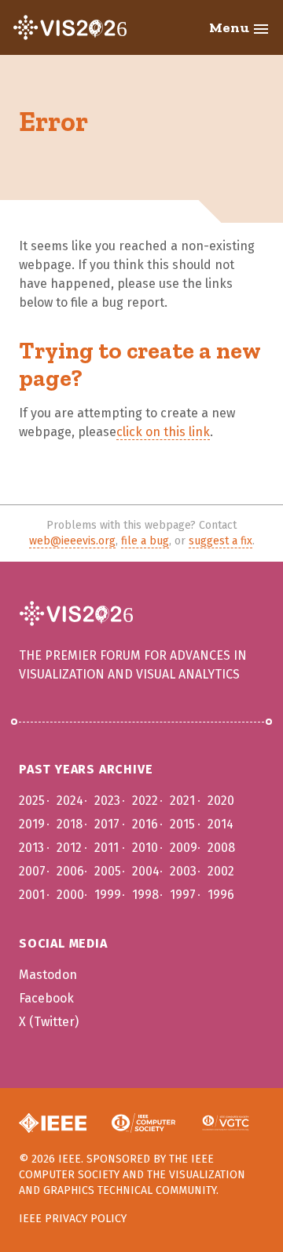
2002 (221, 871)
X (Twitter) (49, 1021)
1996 (221, 894)
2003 (183, 871)
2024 (70, 800)
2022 (145, 800)
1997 (183, 894)
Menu (239, 28)
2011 (106, 847)
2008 (221, 847)
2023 (107, 800)
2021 (182, 800)
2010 (145, 847)
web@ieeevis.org (72, 541)
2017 (106, 824)
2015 (182, 824)
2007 (32, 871)
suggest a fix (220, 541)
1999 (107, 894)
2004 (146, 871)
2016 (145, 824)
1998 (145, 894)
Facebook (46, 998)
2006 (70, 871)
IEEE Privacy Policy (73, 1218)
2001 (32, 894)
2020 (221, 800)
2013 (31, 847)
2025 (32, 800)
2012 (69, 847)
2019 (32, 824)
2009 (183, 847)
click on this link (163, 431)
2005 (107, 871)
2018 (70, 824)
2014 (220, 824)
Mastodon (48, 974)
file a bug (145, 541)
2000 (70, 894)
